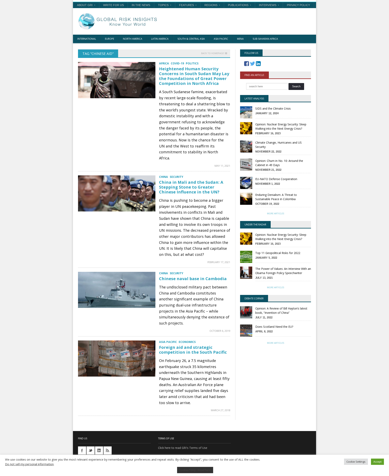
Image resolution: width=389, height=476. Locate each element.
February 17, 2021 (218, 262)
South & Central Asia (191, 39)
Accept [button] (377, 461)
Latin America (160, 39)
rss (108, 450)
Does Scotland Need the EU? (274, 327)
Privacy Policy (298, 5)
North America (132, 39)
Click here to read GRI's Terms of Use (182, 448)
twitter (91, 450)
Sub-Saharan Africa (265, 39)
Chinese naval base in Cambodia (193, 278)
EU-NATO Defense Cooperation (276, 179)
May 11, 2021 (222, 166)
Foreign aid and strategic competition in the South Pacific (193, 350)
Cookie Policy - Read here (195, 470)
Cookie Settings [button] (355, 461)
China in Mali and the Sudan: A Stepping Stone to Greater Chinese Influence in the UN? (191, 187)
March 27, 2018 (220, 410)
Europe (109, 39)
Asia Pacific (221, 39)
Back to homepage (212, 53)
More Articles (275, 213)
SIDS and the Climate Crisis (273, 108)
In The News (141, 5)
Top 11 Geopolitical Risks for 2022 (277, 253)
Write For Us (113, 5)
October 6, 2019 (219, 331)
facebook (82, 450)
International (86, 39)
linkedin (99, 450)
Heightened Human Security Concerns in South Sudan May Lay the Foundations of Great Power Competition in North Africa (194, 76)
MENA (240, 39)
